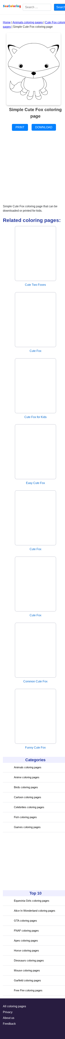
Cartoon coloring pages (27, 797)
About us (8, 1017)
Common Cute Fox (35, 681)
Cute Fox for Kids (35, 417)
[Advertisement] (30, 861)
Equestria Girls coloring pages (31, 900)
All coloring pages (14, 1006)
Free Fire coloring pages (28, 990)
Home (7, 22)
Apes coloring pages (26, 940)
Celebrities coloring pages (29, 807)
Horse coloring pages (26, 950)
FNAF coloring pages (26, 930)
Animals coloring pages (27, 767)
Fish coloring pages (25, 817)
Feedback (9, 1023)
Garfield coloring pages (27, 980)
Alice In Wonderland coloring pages (34, 910)
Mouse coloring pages (27, 970)
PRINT (20, 127)
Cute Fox (35, 350)
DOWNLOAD (43, 127)
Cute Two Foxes (35, 284)
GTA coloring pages (25, 920)
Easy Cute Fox (35, 483)
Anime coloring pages (26, 777)
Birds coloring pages (26, 787)
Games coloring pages (27, 827)
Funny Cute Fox (35, 747)
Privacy (7, 1012)
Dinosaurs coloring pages (29, 960)
